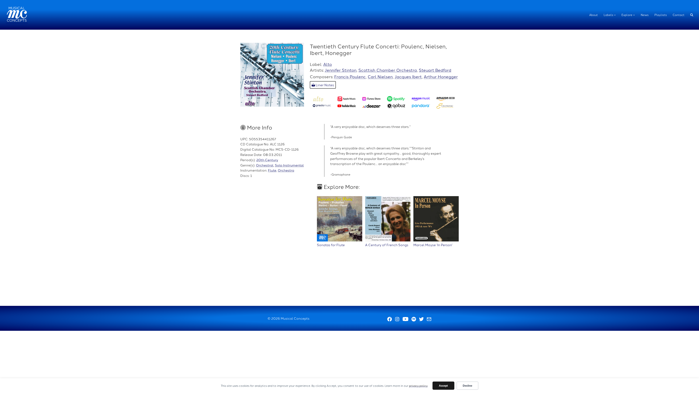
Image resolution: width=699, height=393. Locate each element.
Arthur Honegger (441, 76)
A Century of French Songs (386, 244)
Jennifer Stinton (340, 70)
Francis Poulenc (350, 76)
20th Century (267, 159)
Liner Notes (324, 84)
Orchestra (286, 170)
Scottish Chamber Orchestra (387, 70)
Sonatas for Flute (331, 244)
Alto (327, 64)
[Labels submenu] (615, 15)
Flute (272, 170)
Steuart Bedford (435, 70)
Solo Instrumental (289, 165)
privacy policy (418, 386)
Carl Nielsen (380, 76)
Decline (467, 385)
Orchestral (264, 165)
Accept (443, 385)
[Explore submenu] (634, 15)
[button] (691, 14)
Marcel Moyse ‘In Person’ (433, 244)
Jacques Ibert (408, 76)
